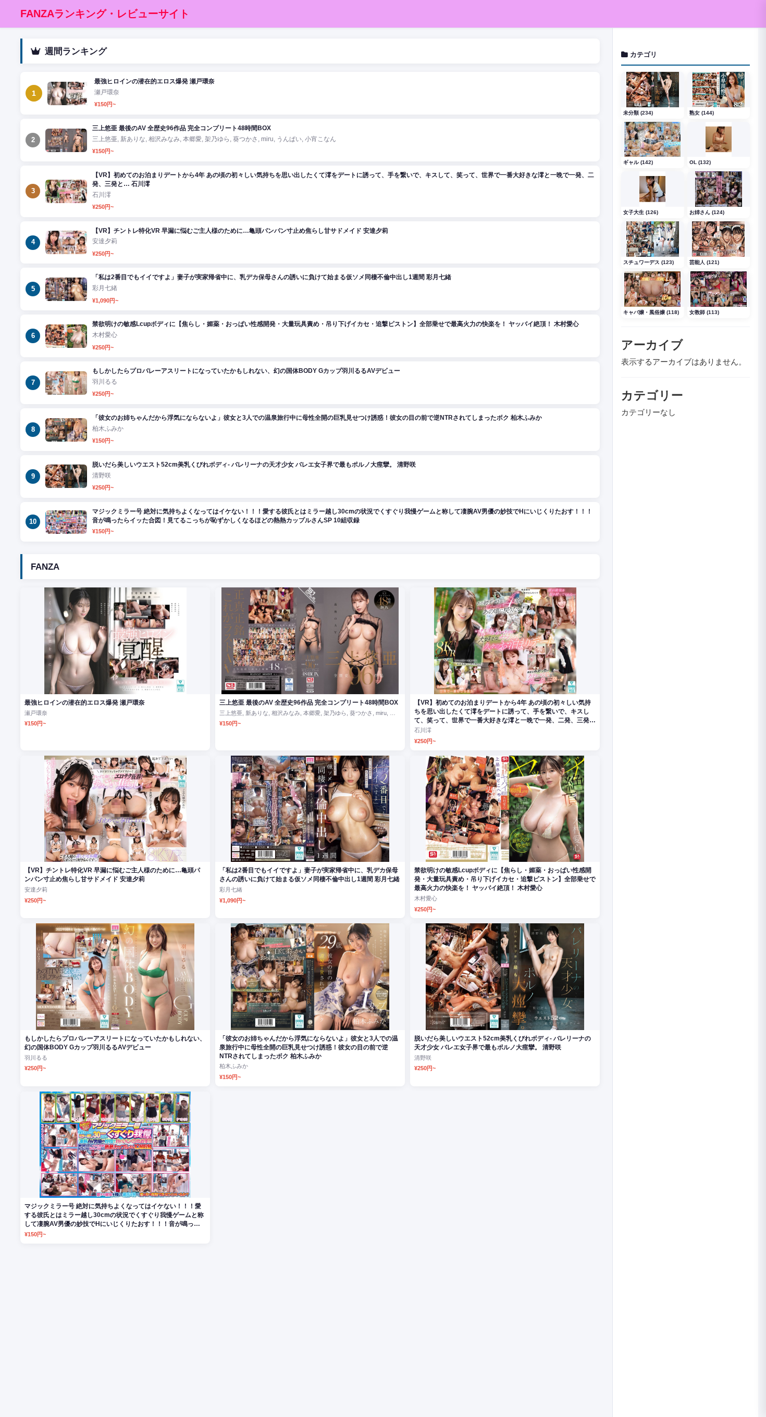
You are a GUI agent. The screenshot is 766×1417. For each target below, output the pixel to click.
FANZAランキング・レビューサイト (105, 13)
